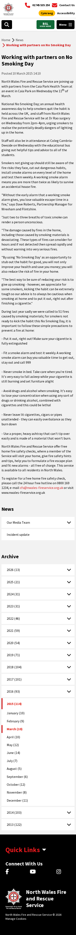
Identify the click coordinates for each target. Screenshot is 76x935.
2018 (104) (14, 667)
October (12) (16, 784)
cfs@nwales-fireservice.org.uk (41, 488)
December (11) (17, 800)
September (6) (17, 777)
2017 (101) (14, 679)
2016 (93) (13, 691)
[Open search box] (6, 24)
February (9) (15, 721)
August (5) (14, 768)
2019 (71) (13, 655)
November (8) (17, 792)
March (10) (15, 729)
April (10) (13, 737)
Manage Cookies (15, 918)
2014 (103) (14, 812)
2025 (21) (13, 582)
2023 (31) (13, 606)
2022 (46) (13, 618)
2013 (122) (14, 824)
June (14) (13, 753)
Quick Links (22, 850)
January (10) (15, 713)
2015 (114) (14, 704)
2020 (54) (13, 643)
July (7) (12, 761)
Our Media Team (18, 522)
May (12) (13, 745)
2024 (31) (13, 594)
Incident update (18, 534)
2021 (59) (13, 630)
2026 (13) (13, 570)
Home (5, 40)
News (19, 40)
